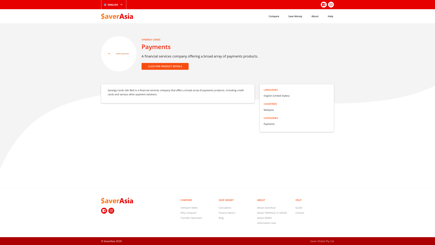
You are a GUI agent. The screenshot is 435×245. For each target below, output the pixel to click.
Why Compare (188, 212)
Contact (299, 212)
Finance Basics (227, 212)
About (315, 16)
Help (330, 16)
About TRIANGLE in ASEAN (272, 212)
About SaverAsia (266, 207)
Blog (221, 217)
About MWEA (264, 217)
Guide (298, 207)
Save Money (295, 16)
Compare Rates (189, 207)
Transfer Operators (191, 217)
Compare (274, 16)
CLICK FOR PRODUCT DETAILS (165, 66)
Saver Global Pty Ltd (322, 241)
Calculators (225, 207)
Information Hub (266, 223)
